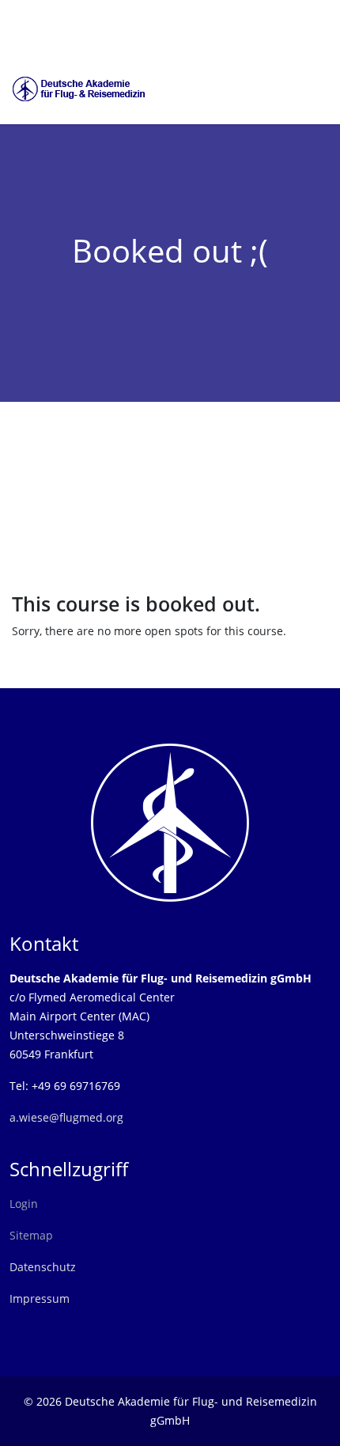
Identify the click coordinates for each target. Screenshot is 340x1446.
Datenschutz (42, 1266)
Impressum (39, 1298)
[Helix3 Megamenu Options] (324, 87)
